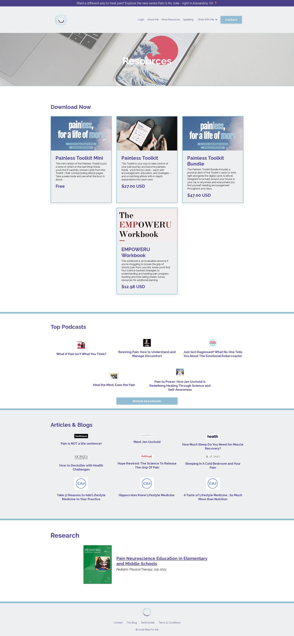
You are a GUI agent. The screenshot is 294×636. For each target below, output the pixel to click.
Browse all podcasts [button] (147, 401)
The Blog (131, 622)
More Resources (171, 19)
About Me (152, 19)
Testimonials (148, 622)
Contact (118, 622)
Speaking (188, 19)
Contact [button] (231, 19)
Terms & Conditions (169, 622)
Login (141, 19)
